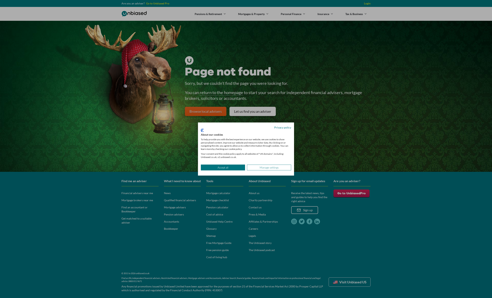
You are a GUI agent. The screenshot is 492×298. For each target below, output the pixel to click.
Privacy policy (282, 127)
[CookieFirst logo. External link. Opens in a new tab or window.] (202, 130)
